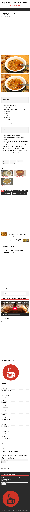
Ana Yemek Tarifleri (6, 390)
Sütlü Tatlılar (4, 429)
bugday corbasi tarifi (21, 190)
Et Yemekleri (4, 393)
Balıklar (3, 400)
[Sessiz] (24, 314)
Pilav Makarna (4, 398)
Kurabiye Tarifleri (5, 441)
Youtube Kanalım (5, 443)
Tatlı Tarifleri (4, 424)
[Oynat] (3, 314)
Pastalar (3, 436)
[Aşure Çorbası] (7, 173)
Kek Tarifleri (4, 434)
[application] (15, 308)
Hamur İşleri (4, 410)
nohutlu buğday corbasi (19, 193)
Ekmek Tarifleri (4, 422)
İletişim (3, 448)
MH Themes (13, 510)
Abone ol (4, 462)
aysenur (12, 16)
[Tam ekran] (26, 314)
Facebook (3, 446)
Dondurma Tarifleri (5, 431)
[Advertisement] (15, 37)
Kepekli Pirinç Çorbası (19, 176)
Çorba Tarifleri (4, 388)
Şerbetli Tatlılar (4, 426)
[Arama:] (15, 293)
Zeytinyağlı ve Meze (6, 405)
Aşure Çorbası (4, 176)
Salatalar (3, 402)
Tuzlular (3, 414)
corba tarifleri (6, 193)
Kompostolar (4, 407)
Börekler (3, 412)
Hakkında (3, 383)
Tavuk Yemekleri (5, 395)
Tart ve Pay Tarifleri (6, 438)
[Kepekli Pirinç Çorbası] (20, 173)
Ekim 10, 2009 (5, 16)
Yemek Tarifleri (5, 386)
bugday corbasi (9, 190)
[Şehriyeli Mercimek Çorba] (7, 181)
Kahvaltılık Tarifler (5, 419)
